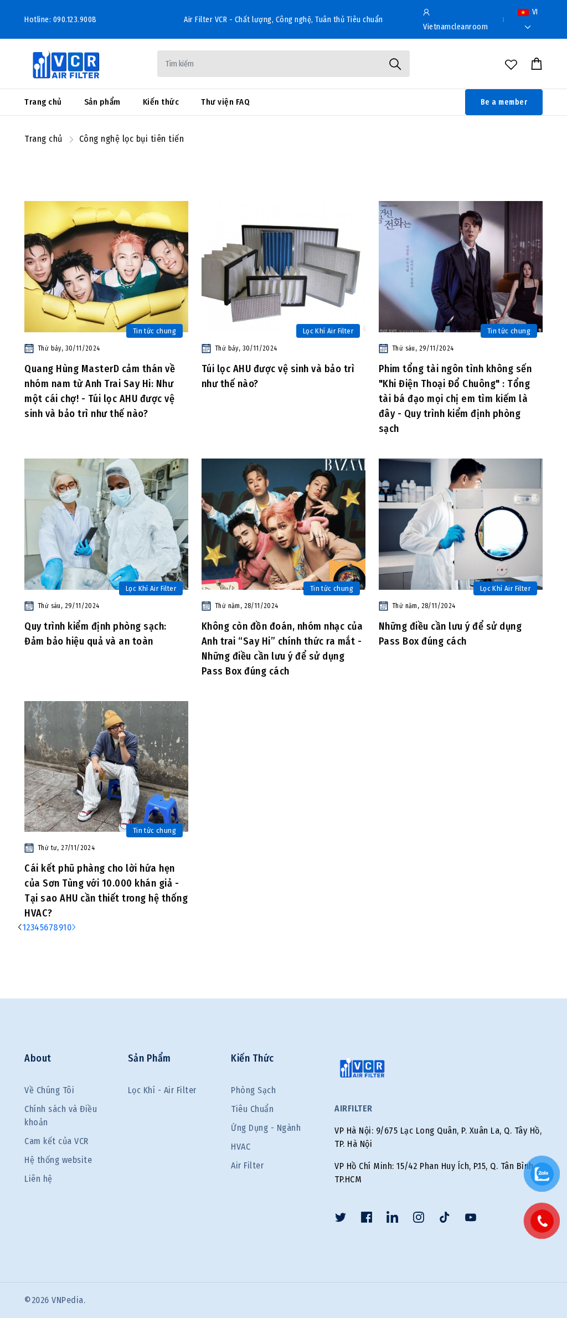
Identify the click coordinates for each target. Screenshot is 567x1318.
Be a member (504, 102)
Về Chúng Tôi (49, 1090)
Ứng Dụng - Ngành (266, 1128)
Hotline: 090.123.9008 (60, 19)
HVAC (240, 1146)
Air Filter (247, 1165)
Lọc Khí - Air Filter (162, 1090)
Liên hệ (38, 1178)
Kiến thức (161, 102)
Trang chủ (43, 102)
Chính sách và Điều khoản (60, 1115)
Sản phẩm (102, 102)
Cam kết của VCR (56, 1141)
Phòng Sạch (253, 1090)
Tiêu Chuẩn (252, 1109)
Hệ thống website (58, 1160)
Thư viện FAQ (225, 102)
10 (67, 927)
